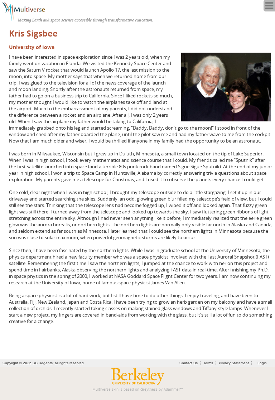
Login (262, 363)
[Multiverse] (27, 11)
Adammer (172, 389)
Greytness (149, 389)
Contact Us (188, 363)
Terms (208, 363)
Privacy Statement (234, 363)
